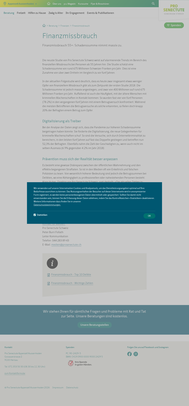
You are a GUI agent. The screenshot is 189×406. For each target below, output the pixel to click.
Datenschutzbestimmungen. (47, 204)
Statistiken (42, 214)
